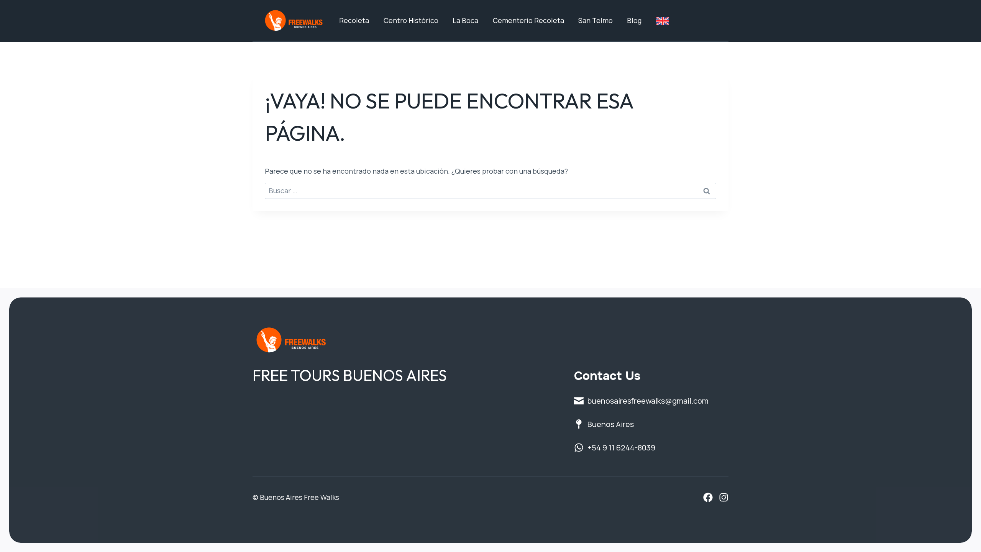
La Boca (465, 20)
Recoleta (354, 20)
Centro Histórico (411, 20)
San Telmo (595, 20)
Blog (634, 20)
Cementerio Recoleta (528, 20)
